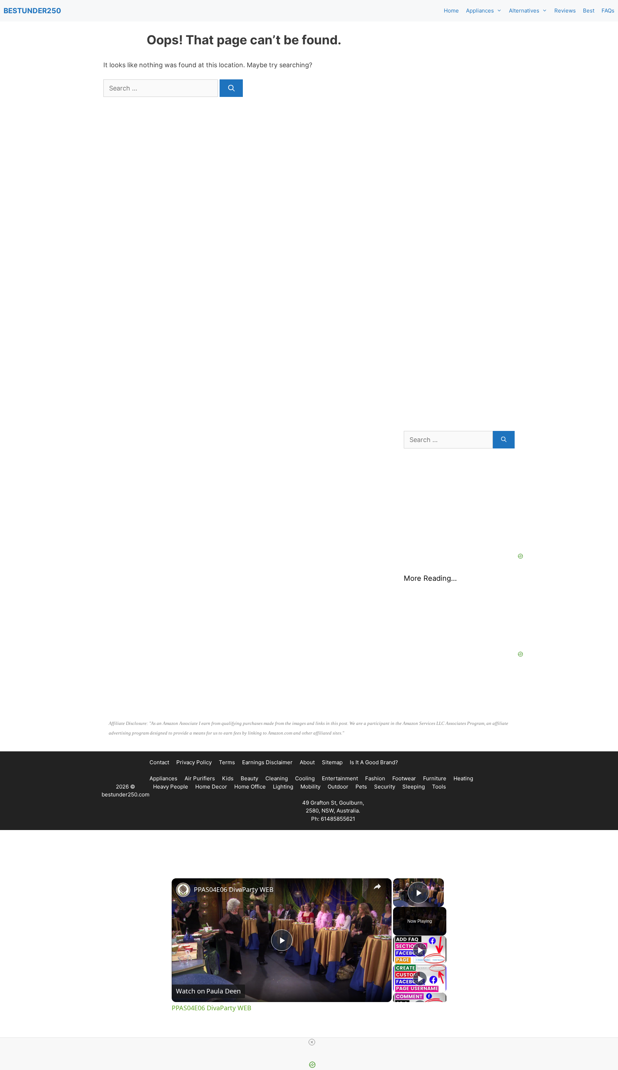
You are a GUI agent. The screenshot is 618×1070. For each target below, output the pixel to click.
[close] (312, 1042)
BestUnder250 (32, 10)
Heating (463, 778)
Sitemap (332, 762)
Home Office (250, 786)
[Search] (231, 88)
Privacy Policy (194, 762)
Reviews (565, 10)
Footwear (404, 778)
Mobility (310, 786)
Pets (361, 786)
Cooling (305, 778)
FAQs (608, 10)
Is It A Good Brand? (374, 762)
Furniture (434, 778)
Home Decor (211, 786)
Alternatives (524, 10)
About (307, 762)
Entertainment (340, 778)
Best (588, 10)
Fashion (375, 778)
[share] (377, 886)
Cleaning (276, 778)
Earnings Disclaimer (267, 762)
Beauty (249, 778)
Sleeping (413, 786)
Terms (227, 762)
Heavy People (170, 786)
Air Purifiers (200, 778)
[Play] (420, 950)
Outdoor (338, 786)
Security (384, 786)
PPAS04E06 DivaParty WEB (234, 889)
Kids (228, 778)
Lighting (283, 786)
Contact (159, 762)
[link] (183, 890)
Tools (439, 786)
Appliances (480, 10)
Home (451, 10)
